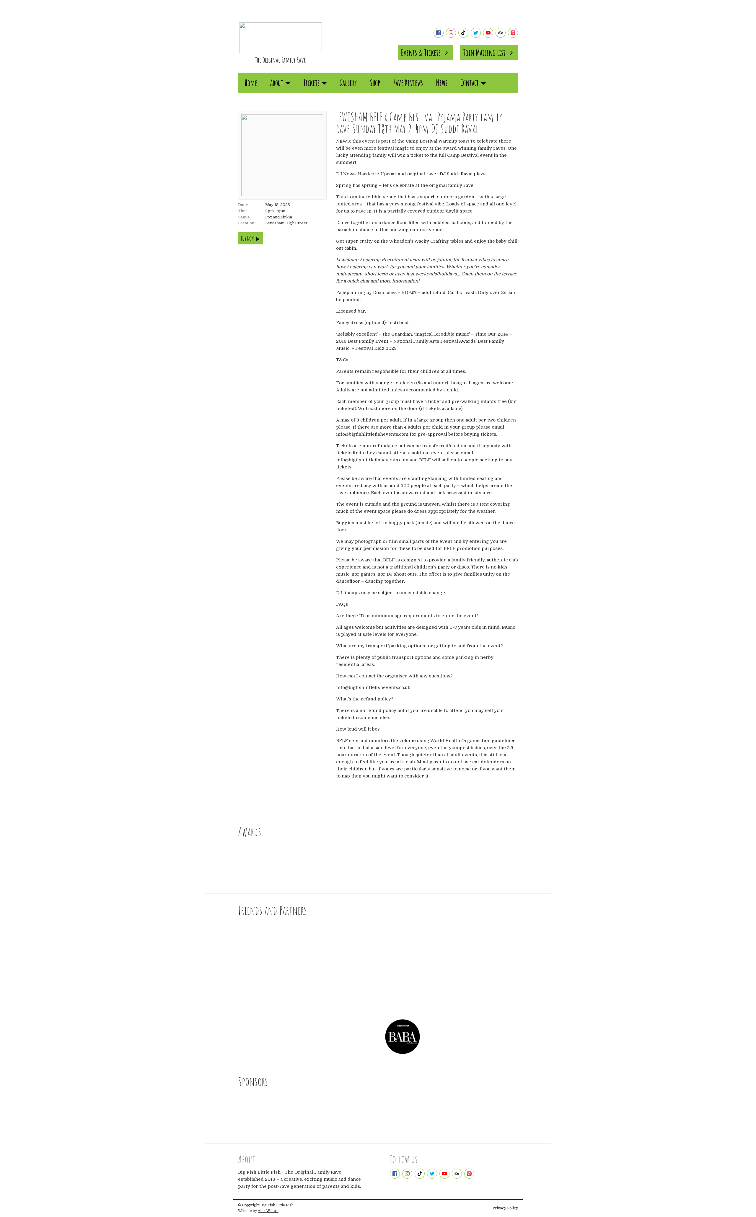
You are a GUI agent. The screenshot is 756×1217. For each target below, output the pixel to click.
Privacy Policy (505, 1208)
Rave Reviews (408, 83)
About (276, 83)
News (441, 83)
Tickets (311, 83)
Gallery (348, 83)
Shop (375, 83)
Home (251, 83)
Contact (469, 83)
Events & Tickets (421, 52)
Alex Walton (268, 1211)
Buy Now (247, 238)
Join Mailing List (484, 52)
